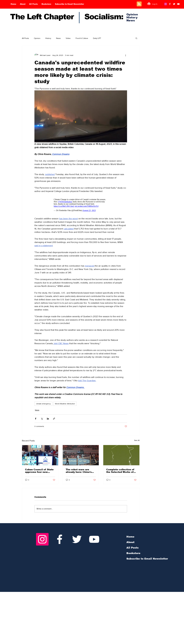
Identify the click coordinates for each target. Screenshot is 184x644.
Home (130, 536)
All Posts (25, 38)
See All (137, 440)
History (48, 38)
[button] (136, 38)
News (58, 38)
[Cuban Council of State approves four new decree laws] (40, 455)
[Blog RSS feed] (139, 4)
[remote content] (81, 205)
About (130, 542)
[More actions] (125, 55)
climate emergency (43, 404)
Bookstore (133, 553)
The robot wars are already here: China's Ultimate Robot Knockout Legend (79, 470)
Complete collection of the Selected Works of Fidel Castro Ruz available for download (120, 470)
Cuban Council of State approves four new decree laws (39, 470)
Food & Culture (82, 38)
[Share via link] (54, 418)
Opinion (37, 38)
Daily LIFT (97, 38)
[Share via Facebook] (35, 418)
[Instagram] (165, 4)
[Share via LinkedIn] (48, 418)
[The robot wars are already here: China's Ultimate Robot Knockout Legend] (81, 455)
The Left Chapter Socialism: (66, 16)
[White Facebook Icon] (59, 539)
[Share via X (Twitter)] (42, 418)
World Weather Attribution (65, 404)
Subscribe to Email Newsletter (147, 558)
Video (68, 38)
